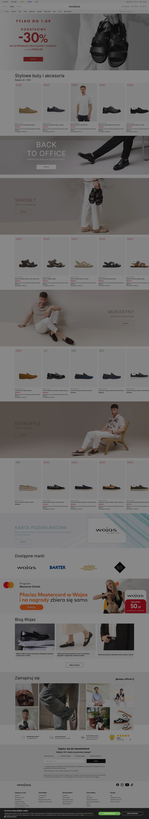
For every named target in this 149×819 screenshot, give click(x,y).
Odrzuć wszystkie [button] (132, 813)
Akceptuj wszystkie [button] (109, 813)
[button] (49, 817)
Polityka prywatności (89, 815)
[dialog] (74, 409)
